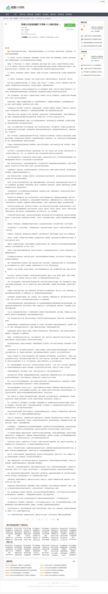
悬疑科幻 (53, 14)
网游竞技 (61, 14)
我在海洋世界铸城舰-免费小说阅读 (93, 46)
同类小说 (9, 542)
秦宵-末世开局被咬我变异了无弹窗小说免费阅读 (23, 575)
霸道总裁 (30, 14)
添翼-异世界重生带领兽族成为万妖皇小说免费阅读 (23, 570)
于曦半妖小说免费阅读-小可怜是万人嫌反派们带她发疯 (97, 28)
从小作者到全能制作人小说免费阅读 (19, 572)
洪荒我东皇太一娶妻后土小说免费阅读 (20, 565)
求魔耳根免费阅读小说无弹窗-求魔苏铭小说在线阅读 (93, 42)
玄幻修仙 (46, 14)
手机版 (103, 1)
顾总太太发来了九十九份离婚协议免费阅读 (93, 65)
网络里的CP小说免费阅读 (52, 572)
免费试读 (70, 25)
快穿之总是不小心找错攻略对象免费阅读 (55, 565)
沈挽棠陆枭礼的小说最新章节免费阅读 (93, 39)
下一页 (53, 519)
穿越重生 (38, 14)
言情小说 (23, 14)
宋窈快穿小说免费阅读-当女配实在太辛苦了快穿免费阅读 (97, 57)
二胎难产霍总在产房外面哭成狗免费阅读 (93, 36)
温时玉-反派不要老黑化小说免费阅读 (55, 575)
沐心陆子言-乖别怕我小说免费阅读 (54, 570)
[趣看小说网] (21, 7)
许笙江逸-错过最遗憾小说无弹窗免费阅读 (56, 567)
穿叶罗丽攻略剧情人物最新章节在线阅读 (21, 567)
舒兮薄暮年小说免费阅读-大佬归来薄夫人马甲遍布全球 (93, 72)
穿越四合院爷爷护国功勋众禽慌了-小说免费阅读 (93, 75)
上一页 (27, 519)
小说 (14, 14)
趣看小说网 (55, 583)
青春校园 (69, 14)
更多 (74, 561)
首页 (7, 14)
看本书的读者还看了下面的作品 (17, 525)
